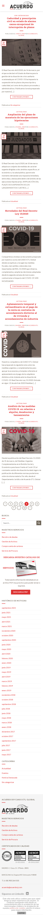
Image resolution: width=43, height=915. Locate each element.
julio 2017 (6, 745)
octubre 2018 (7, 699)
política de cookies (17, 908)
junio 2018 (6, 713)
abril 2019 (6, 676)
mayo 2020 (6, 649)
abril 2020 (6, 654)
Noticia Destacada (9, 777)
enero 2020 (6, 663)
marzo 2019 (7, 681)
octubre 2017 (7, 736)
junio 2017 (6, 750)
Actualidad (21, 112)
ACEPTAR (21, 913)
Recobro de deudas (10, 537)
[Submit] (38, 523)
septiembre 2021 (9, 608)
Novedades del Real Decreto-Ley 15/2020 (21, 212)
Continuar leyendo (21, 97)
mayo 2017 (6, 754)
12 (24, 508)
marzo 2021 (7, 626)
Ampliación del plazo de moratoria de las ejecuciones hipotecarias (21, 117)
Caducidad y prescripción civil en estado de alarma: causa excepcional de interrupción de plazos (21, 23)
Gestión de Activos (9, 541)
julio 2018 (6, 709)
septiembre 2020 (9, 640)
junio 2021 (6, 612)
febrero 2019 (7, 686)
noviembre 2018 (8, 695)
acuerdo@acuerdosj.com (12, 887)
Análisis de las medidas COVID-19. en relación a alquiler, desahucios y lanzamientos (21, 410)
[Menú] (3, 6)
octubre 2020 (7, 635)
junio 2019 (6, 667)
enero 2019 (6, 690)
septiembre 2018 (9, 704)
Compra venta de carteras (12, 546)
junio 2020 (6, 644)
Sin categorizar (21, 15)
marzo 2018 (7, 722)
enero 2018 (6, 727)
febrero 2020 (7, 658)
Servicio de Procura (10, 551)
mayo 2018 (6, 718)
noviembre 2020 (8, 631)
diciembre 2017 (8, 731)
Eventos (5, 773)
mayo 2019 (6, 672)
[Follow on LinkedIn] (27, 893)
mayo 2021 (6, 617)
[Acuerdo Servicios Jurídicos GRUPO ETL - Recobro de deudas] (21, 5)
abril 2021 (6, 621)
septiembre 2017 (9, 741)
